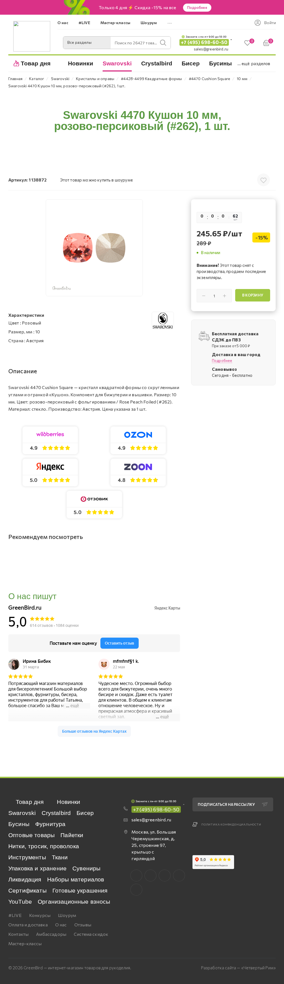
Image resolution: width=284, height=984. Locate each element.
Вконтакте (136, 875)
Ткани (60, 857)
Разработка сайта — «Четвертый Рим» (238, 967)
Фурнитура (50, 824)
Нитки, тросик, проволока (43, 846)
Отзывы (83, 924)
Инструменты (27, 857)
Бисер (85, 813)
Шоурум (67, 915)
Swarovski (22, 813)
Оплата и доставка (28, 924)
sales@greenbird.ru (211, 49)
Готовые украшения (80, 890)
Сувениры (86, 868)
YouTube (20, 901)
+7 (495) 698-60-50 (204, 42)
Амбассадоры (51, 934)
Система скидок (91, 934)
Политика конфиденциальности (231, 824)
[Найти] (163, 42)
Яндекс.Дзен (136, 890)
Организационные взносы (74, 901)
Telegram (165, 875)
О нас (61, 924)
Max (150, 875)
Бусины (18, 824)
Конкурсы (39, 915)
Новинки (68, 802)
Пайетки (71, 835)
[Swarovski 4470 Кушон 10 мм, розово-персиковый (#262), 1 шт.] (94, 248)
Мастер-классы (25, 943)
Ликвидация (24, 879)
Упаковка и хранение (37, 868)
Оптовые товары (31, 835)
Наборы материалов (75, 879)
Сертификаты (27, 890)
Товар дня (30, 802)
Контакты (18, 934)
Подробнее (197, 7)
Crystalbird (56, 813)
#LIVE (15, 915)
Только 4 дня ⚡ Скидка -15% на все (137, 7)
